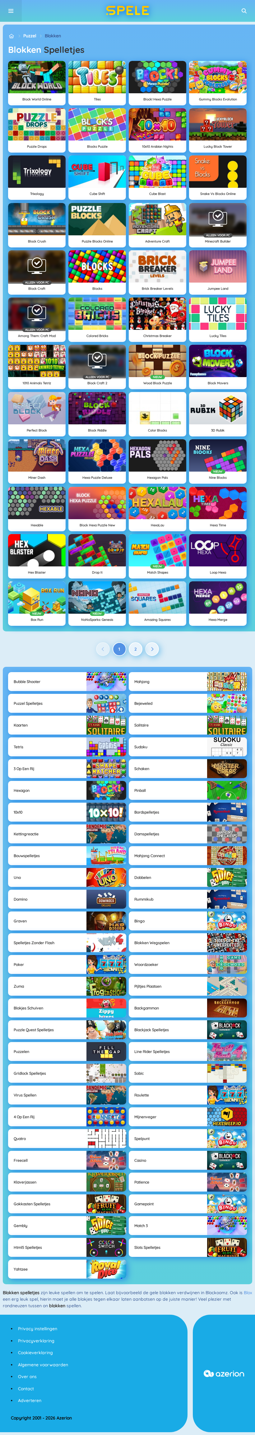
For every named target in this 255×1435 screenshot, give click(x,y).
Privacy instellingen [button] (37, 1328)
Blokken (53, 36)
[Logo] (127, 11)
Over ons (27, 1376)
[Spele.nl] (11, 36)
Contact (26, 1388)
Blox (248, 1292)
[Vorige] (103, 649)
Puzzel (29, 36)
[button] (244, 11)
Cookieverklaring (35, 1352)
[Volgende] (152, 649)
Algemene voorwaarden (43, 1365)
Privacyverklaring (36, 1341)
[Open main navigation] (11, 11)
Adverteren (29, 1400)
